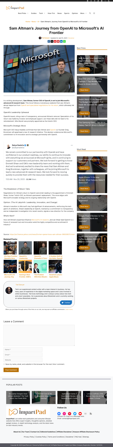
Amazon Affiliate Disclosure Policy (86, 432)
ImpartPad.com (27, 445)
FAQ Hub (78, 437)
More (82, 13)
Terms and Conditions (56, 437)
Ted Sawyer (20, 285)
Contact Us (35, 432)
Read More (84, 69)
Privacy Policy (29, 437)
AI (38, 22)
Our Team (25, 432)
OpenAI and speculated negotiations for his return (39, 105)
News (59, 13)
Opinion (75, 13)
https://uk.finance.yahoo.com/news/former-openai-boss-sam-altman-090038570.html (42, 234)
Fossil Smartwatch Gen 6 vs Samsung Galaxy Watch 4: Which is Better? (90, 239)
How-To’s (51, 13)
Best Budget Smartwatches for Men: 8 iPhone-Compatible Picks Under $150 (91, 61)
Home (28, 22)
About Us (16, 432)
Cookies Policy (41, 437)
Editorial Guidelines (48, 432)
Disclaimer (71, 38)
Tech (41, 13)
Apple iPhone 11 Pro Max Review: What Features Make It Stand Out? (92, 180)
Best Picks (22, 13)
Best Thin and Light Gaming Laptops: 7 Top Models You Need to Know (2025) (90, 81)
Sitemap (86, 437)
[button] (90, 13)
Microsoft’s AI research (40, 220)
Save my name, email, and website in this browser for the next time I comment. (35, 364)
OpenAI (53, 130)
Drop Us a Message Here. (75, 416)
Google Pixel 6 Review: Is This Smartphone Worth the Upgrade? (91, 218)
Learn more (68, 309)
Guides (34, 13)
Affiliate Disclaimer (64, 432)
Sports (66, 13)
